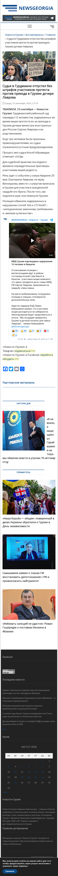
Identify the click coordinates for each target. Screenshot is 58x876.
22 (42, 777)
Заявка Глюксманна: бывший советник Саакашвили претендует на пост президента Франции (26, 691)
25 (15, 782)
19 (22, 777)
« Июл (5, 792)
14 (35, 772)
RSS (4, 729)
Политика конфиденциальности (42, 857)
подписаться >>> (24, 350)
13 (29, 772)
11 (15, 772)
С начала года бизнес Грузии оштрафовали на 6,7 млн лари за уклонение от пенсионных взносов (27, 715)
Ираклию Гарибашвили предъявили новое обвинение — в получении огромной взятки (29, 699)
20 (29, 777)
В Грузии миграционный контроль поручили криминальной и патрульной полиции (22, 707)
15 (42, 772)
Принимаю (9, 871)
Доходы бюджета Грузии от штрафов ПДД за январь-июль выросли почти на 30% (29, 722)
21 (35, 777)
